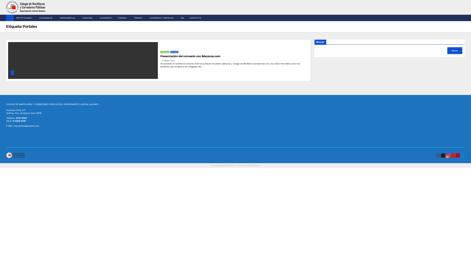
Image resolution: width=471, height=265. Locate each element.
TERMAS (138, 18)
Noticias (174, 52)
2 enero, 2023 (168, 61)
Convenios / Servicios (162, 18)
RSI (182, 18)
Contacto (195, 18)
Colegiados (46, 18)
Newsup (244, 165)
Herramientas (68, 18)
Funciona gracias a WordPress (223, 165)
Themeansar (255, 165)
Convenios (165, 52)
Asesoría (88, 18)
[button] (463, 18)
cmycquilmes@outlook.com (26, 126)
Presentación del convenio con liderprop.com (190, 56)
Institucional (24, 18)
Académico (106, 18)
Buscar (320, 42)
